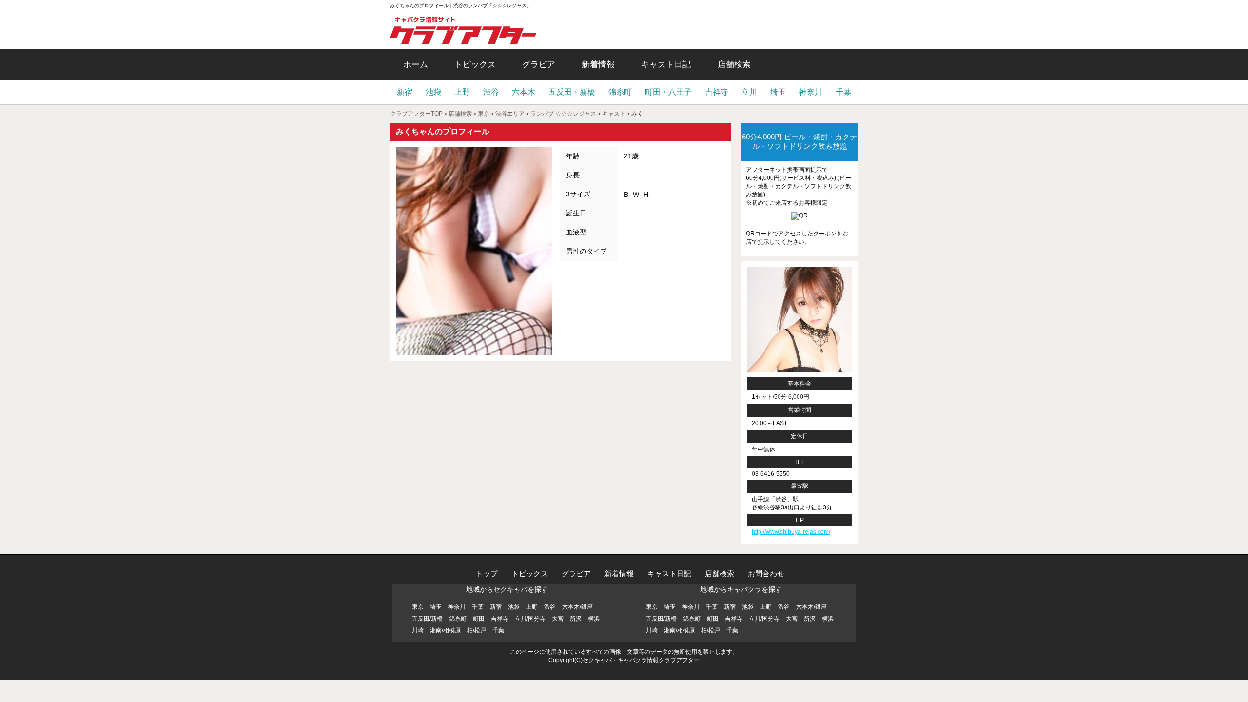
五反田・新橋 (571, 92)
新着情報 (598, 64)
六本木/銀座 (577, 607)
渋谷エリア (510, 113)
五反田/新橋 (427, 618)
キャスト (613, 113)
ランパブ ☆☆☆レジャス (563, 113)
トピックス (475, 64)
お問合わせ (766, 573)
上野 (462, 92)
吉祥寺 (716, 92)
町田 (479, 618)
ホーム (415, 64)
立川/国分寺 (530, 618)
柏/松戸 (476, 630)
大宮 (558, 618)
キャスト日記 (666, 64)
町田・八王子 (668, 92)
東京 (483, 113)
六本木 (523, 92)
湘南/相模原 (445, 630)
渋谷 (491, 92)
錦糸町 (620, 92)
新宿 (404, 92)
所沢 (576, 618)
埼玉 (778, 92)
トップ (487, 573)
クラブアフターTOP (416, 113)
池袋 (433, 92)
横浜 (594, 618)
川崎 (418, 630)
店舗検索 (734, 64)
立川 (749, 92)
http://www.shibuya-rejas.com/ (791, 531)
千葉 (843, 92)
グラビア (538, 64)
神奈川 (810, 92)
